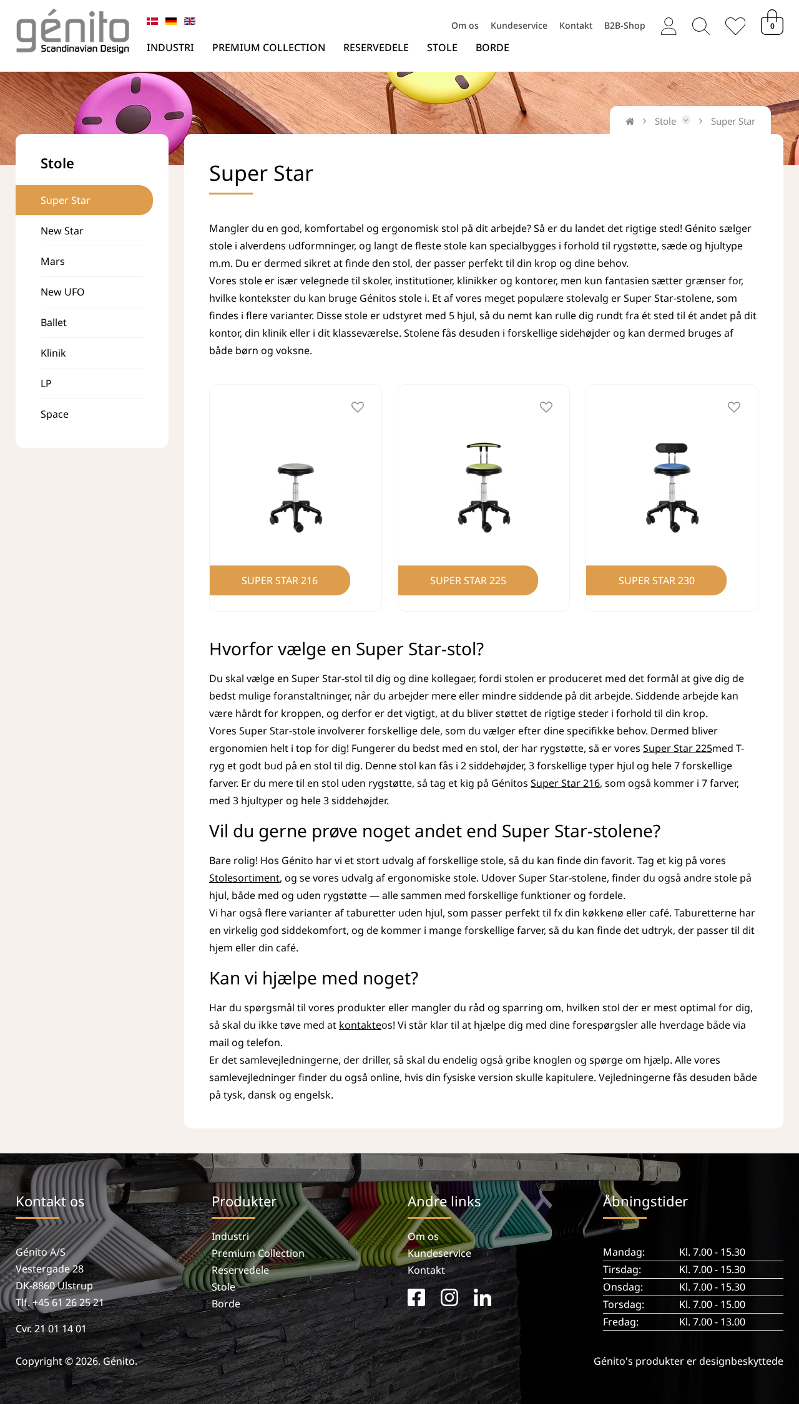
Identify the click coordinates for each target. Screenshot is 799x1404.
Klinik (53, 353)
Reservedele (376, 47)
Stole (442, 47)
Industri (170, 47)
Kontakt (575, 24)
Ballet (54, 322)
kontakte (360, 1025)
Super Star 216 (565, 783)
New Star (62, 231)
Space (55, 414)
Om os (465, 24)
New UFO (63, 292)
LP (46, 383)
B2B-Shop (624, 24)
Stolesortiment (244, 878)
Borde (492, 47)
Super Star (66, 200)
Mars (53, 261)
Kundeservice (519, 24)
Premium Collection (268, 47)
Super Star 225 (677, 748)
